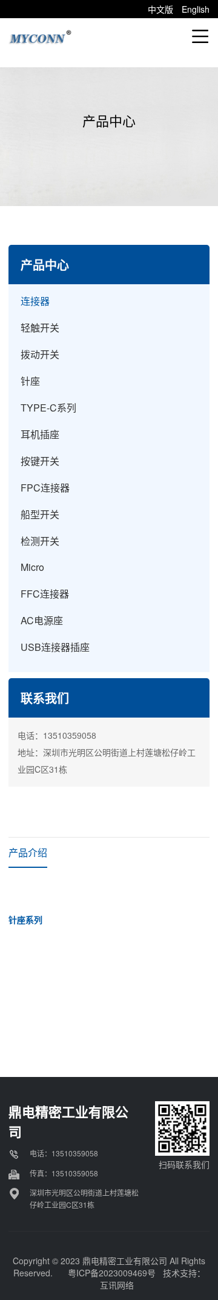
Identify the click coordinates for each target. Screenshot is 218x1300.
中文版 (160, 9)
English (196, 9)
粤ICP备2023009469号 (112, 1273)
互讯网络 (117, 1285)
